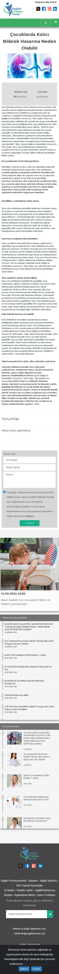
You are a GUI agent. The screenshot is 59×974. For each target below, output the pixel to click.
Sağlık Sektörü (48, 880)
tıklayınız (30, 516)
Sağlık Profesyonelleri (13, 880)
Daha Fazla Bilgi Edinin (36, 963)
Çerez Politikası (46, 895)
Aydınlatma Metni (25, 895)
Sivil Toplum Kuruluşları (29, 885)
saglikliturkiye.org (45, 890)
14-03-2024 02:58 (13, 593)
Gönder (29, 523)
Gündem (43, 92)
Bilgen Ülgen (22, 92)
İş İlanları (9, 890)
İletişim (8, 895)
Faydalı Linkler (25, 890)
